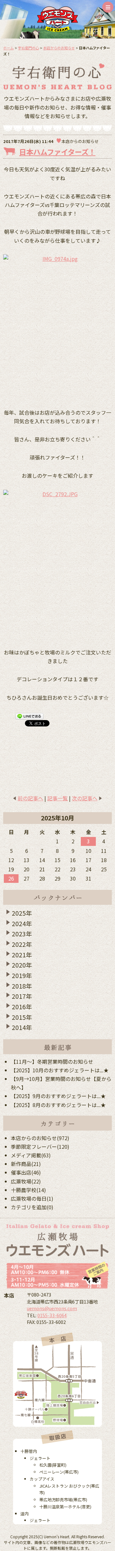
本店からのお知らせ (59, 47)
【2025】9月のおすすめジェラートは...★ (58, 1096)
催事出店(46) (26, 1172)
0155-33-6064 (52, 1315)
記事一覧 (57, 798)
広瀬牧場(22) (26, 1181)
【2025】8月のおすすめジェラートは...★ (58, 1105)
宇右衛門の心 (28, 47)
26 (11, 878)
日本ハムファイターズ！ (57, 152)
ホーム (8, 47)
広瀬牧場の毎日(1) (32, 1198)
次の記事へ (84, 798)
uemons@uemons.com (52, 1308)
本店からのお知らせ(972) (40, 1138)
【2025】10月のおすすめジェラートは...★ (60, 1070)
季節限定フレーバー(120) (40, 1146)
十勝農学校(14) (28, 1190)
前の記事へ (30, 798)
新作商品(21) (26, 1164)
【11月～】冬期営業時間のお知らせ (52, 1061)
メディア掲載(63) (31, 1155)
